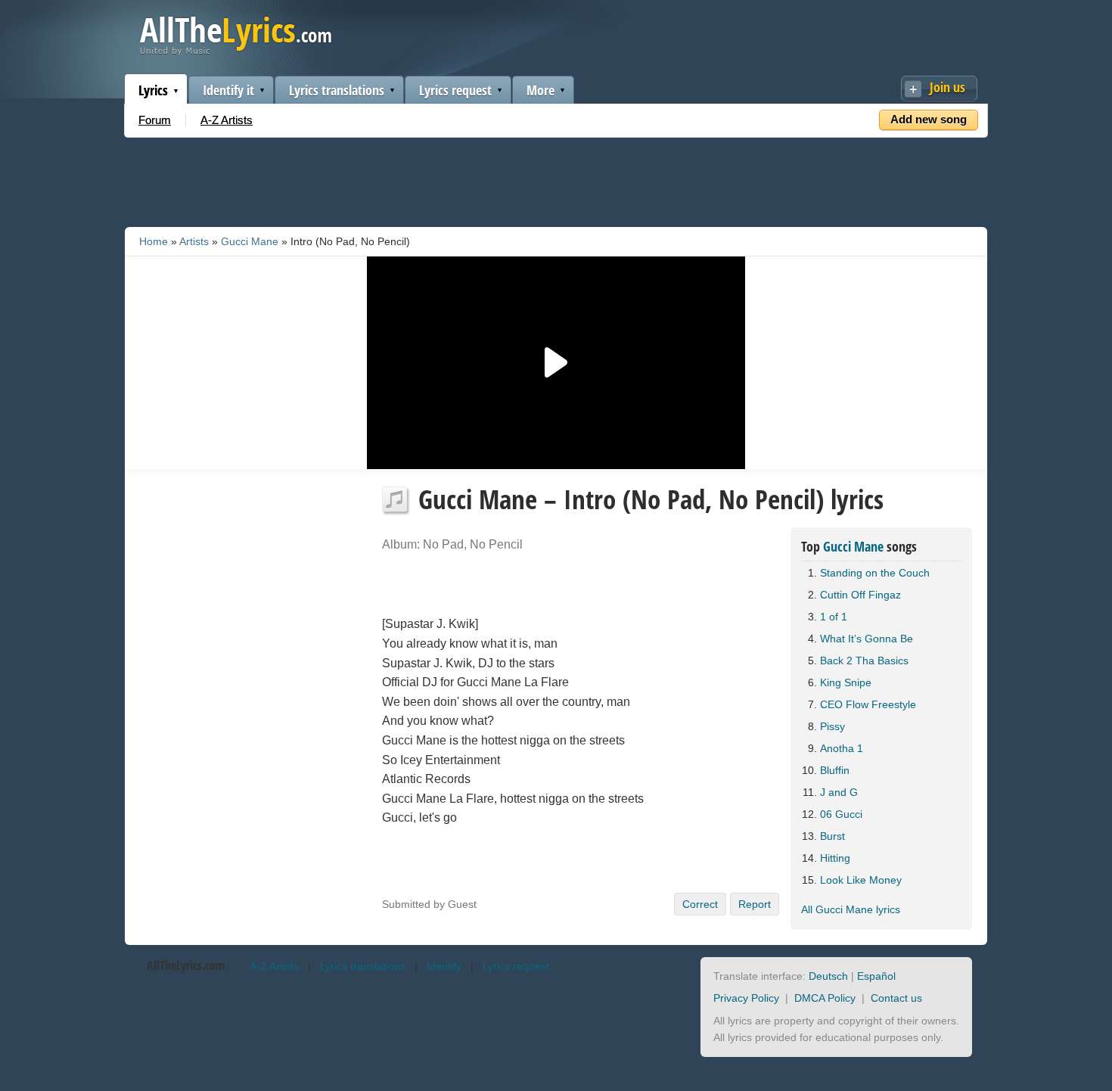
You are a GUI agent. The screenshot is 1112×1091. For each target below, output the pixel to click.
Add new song (928, 119)
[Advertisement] (556, 179)
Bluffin (835, 770)
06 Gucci (841, 814)
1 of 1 (833, 617)
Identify (444, 966)
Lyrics (153, 90)
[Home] (235, 51)
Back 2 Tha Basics (864, 660)
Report (754, 904)
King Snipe (845, 682)
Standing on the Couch (875, 573)
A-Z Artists (226, 119)
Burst (832, 836)
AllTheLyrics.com (186, 965)
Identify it (228, 90)
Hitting (835, 858)
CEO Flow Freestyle (868, 704)
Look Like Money (861, 880)
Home (153, 241)
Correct (700, 904)
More (540, 90)
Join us (947, 87)
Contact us (896, 998)
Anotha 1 (841, 748)
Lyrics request (455, 90)
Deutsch (828, 976)
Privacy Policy (746, 998)
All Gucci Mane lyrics (850, 909)
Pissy (832, 726)
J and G (839, 792)
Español (876, 976)
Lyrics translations (336, 90)
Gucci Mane (249, 241)
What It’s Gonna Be (866, 639)
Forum (154, 119)
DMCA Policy (825, 998)
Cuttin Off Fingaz (860, 595)
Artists (194, 241)
